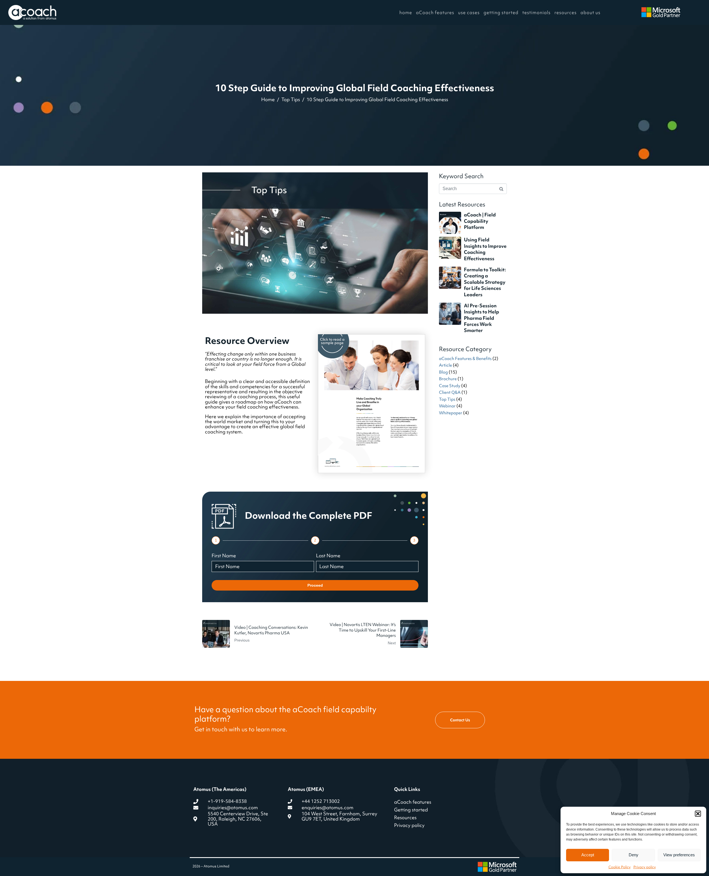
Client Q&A (450, 392)
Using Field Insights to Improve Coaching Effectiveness (485, 248)
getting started (501, 12)
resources (565, 12)
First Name (224, 556)
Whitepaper (450, 413)
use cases (469, 12)
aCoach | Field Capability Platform (480, 220)
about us (590, 12)
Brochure (448, 379)
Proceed (315, 585)
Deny (633, 854)
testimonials (536, 12)
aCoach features (435, 12)
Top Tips (447, 399)
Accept (587, 854)
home (405, 12)
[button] (698, 813)
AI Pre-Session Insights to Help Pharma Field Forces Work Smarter (481, 318)
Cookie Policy (619, 867)
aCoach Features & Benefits (465, 358)
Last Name (328, 556)
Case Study (449, 386)
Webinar (447, 406)
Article (445, 365)
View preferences (679, 854)
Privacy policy (644, 867)
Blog (443, 372)
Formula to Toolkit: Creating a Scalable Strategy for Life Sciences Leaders (485, 282)
